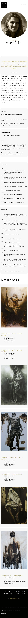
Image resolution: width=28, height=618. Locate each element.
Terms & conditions (4, 613)
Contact (14, 594)
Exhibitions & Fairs (20, 591)
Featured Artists (20, 593)
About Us (7, 591)
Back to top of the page (15, 598)
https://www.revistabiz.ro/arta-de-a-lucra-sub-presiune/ (11, 154)
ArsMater (23, 4)
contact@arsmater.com (18, 610)
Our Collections (7, 593)
